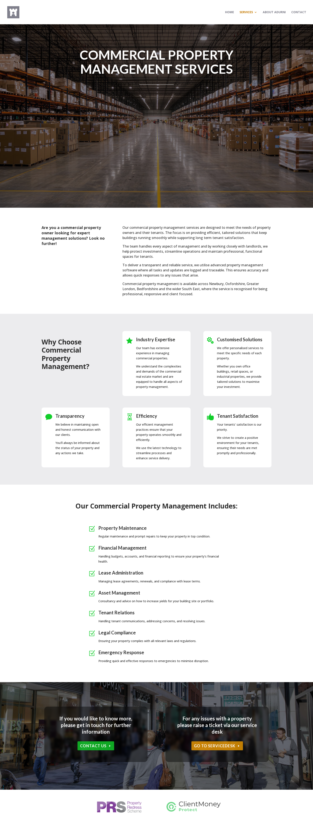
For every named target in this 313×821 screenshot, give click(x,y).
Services (246, 12)
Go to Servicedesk (214, 745)
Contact (298, 12)
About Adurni (274, 12)
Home (229, 12)
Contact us (93, 745)
